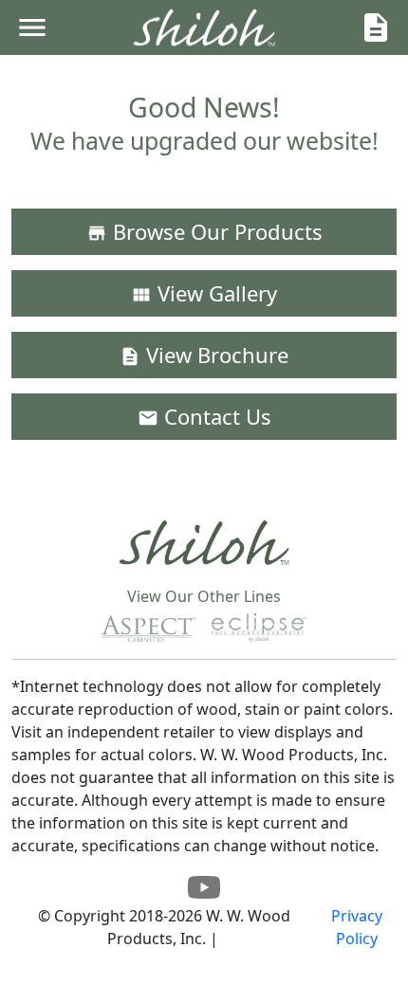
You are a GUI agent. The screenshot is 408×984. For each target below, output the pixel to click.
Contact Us (204, 416)
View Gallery (204, 293)
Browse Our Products (204, 231)
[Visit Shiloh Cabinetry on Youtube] (204, 893)
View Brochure (204, 354)
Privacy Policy (356, 927)
